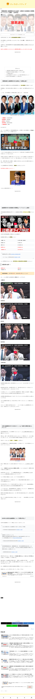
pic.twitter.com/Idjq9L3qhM (15, 254)
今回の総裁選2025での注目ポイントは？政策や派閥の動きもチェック (17, 74)
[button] (23, 626)
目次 (16, 68)
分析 (2, 597)
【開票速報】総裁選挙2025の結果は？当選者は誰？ (14, 70)
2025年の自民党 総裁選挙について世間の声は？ (14, 76)
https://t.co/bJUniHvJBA (17, 537)
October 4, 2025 (17, 257)
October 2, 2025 (19, 529)
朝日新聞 (18, 460)
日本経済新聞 (18, 185)
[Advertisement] (17, 59)
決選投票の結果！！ (10, 73)
